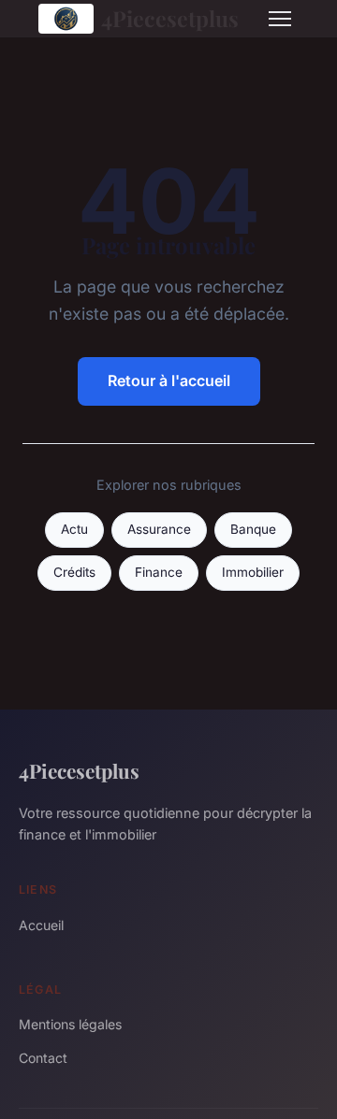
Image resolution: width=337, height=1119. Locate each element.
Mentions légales (70, 1024)
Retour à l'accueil (169, 380)
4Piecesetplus (170, 18)
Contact (43, 1058)
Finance (159, 572)
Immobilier (253, 572)
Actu (74, 529)
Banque (253, 529)
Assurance (159, 529)
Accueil (41, 925)
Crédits (74, 572)
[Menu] (280, 19)
